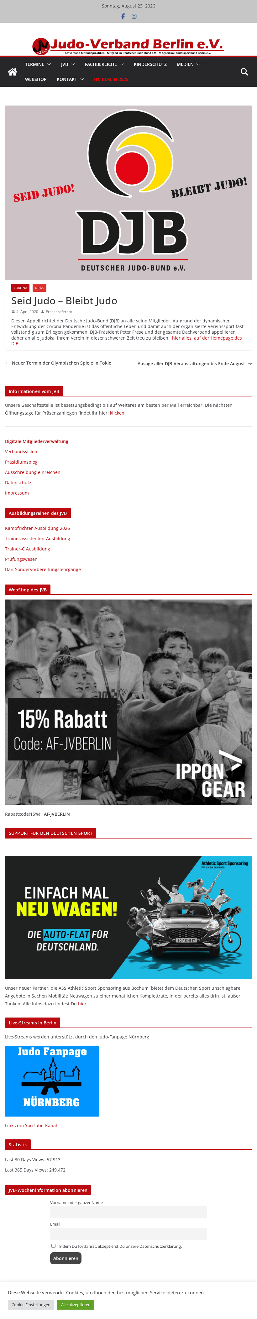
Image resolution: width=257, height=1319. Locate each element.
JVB (64, 64)
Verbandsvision (21, 452)
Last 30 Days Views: (26, 1159)
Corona (20, 288)
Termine (34, 64)
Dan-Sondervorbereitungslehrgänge (43, 569)
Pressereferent (59, 311)
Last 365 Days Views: (27, 1170)
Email (55, 1224)
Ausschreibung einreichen (32, 472)
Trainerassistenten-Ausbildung (37, 538)
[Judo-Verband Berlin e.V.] (128, 40)
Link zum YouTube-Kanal (31, 1125)
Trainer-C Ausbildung (27, 549)
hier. (83, 1004)
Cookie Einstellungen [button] (31, 1304)
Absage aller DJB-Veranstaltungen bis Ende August (191, 363)
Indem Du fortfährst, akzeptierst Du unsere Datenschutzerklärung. (120, 1246)
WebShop (36, 79)
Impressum (17, 493)
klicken (117, 413)
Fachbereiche (101, 64)
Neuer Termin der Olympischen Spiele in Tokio (62, 363)
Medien (185, 64)
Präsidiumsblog (21, 462)
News (39, 288)
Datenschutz (18, 482)
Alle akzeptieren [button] (76, 1304)
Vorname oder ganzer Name (76, 1202)
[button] (47, 64)
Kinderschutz (150, 64)
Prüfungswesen (21, 559)
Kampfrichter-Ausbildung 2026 (37, 528)
